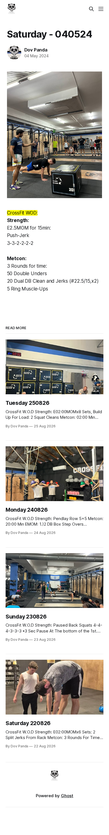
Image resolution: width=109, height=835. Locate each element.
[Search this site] (91, 8)
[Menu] (100, 8)
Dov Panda (36, 50)
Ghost (67, 795)
